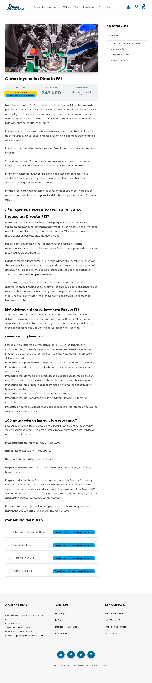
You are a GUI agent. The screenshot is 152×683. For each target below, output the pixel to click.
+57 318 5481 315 (22, 631)
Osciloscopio (31, 274)
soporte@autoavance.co (28, 635)
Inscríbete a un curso (66, 626)
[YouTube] (61, 654)
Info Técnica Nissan (115, 633)
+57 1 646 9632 (26, 627)
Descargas (60, 613)
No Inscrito (20, 92)
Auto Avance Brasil (114, 613)
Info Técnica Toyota (115, 626)
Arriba (77, 673)
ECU (85, 165)
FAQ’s (58, 620)
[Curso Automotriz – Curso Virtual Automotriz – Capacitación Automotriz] (15, 7)
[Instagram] (91, 654)
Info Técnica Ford (114, 620)
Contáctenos (62, 633)
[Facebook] (71, 654)
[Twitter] (81, 654)
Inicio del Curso (113, 36)
